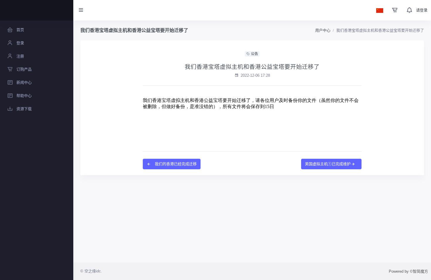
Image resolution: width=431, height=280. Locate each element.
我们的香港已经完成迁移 (175, 164)
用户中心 (322, 30)
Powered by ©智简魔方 (408, 271)
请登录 (421, 10)
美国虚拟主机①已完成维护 (328, 164)
